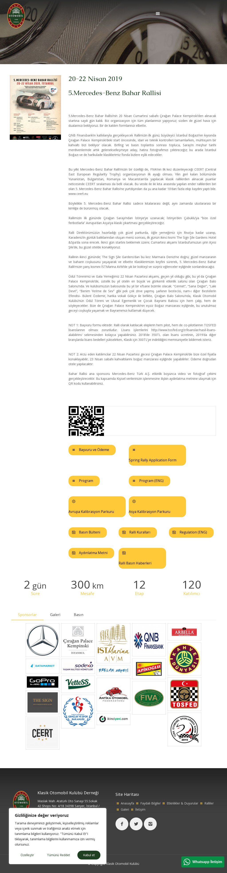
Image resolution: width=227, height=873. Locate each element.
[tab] (27, 614)
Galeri (55, 614)
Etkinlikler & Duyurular (182, 803)
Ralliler (209, 803)
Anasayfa (127, 803)
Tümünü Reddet (58, 855)
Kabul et (89, 855)
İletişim (140, 809)
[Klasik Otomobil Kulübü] (16, 15)
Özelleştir (27, 855)
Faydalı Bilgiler (150, 803)
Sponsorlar (27, 614)
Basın (78, 614)
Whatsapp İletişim (207, 862)
